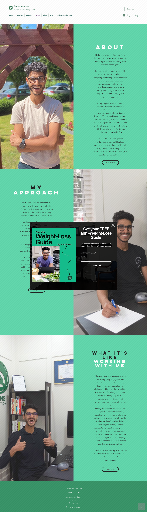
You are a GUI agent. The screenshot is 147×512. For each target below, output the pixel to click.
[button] (113, 225)
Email (82, 256)
